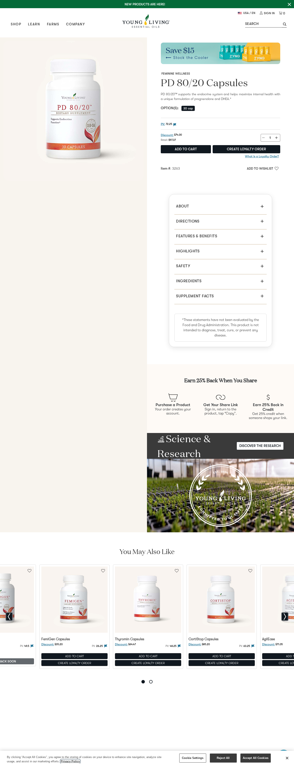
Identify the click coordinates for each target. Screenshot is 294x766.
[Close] (287, 758)
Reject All (223, 758)
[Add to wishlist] (103, 570)
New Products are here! (145, 4)
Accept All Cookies (255, 758)
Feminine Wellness (175, 73)
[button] (284, 25)
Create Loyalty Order (246, 149)
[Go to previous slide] (9, 616)
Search (252, 24)
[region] (147, 758)
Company (75, 24)
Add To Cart (74, 656)
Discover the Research (260, 446)
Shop (16, 24)
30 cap (188, 108)
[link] (267, 13)
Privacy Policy (70, 761)
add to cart (186, 149)
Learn (34, 24)
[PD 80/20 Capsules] (73, 111)
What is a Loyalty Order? (262, 156)
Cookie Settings (192, 758)
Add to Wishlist (260, 168)
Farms (53, 24)
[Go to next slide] (285, 616)
